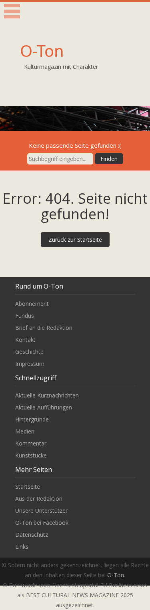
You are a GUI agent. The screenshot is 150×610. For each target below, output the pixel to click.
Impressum (29, 363)
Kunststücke (31, 455)
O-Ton (42, 51)
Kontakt (25, 339)
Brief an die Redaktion (43, 327)
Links (21, 546)
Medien (24, 431)
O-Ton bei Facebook (41, 522)
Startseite (27, 486)
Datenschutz (31, 534)
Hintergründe (32, 419)
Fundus (24, 315)
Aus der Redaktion (38, 498)
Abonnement (32, 303)
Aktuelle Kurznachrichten (47, 395)
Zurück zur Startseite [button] (75, 239)
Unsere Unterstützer (41, 510)
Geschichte (29, 351)
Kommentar (30, 443)
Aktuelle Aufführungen (43, 407)
